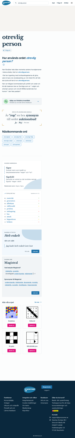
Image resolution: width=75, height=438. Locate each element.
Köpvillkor (25, 410)
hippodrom (11, 219)
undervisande (19, 274)
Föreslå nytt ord (9, 408)
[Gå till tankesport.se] (61, 410)
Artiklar (66, 3)
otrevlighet (7, 137)
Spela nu (11, 325)
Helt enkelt (12, 235)
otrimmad (28, 140)
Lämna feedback (10, 410)
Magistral (11, 262)
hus (8, 214)
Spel (53, 3)
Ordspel (6, 403)
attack (9, 217)
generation (11, 201)
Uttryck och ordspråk (11, 405)
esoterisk (10, 198)
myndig (34, 282)
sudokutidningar (57, 408)
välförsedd (11, 206)
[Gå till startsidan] (6, 3)
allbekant (10, 203)
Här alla (27, 251)
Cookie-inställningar (29, 403)
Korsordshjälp (9, 400)
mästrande (28, 274)
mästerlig (8, 271)
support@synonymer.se (60, 417)
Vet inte (26, 122)
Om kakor (25, 405)
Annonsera (44, 403)
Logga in (46, 390)
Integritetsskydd (27, 400)
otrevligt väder (8, 140)
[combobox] (32, 3)
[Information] (3, 64)
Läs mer (35, 251)
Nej (20, 123)
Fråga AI (59, 3)
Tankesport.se (57, 403)
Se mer (37, 302)
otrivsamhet (16, 144)
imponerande (32, 285)
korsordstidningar (58, 405)
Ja (16, 123)
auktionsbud (27, 119)
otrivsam (6, 144)
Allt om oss (44, 400)
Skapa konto (47, 387)
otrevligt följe (29, 137)
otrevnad (19, 140)
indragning (11, 211)
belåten (9, 222)
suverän (15, 271)
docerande (27, 282)
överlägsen (23, 285)
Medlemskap (26, 408)
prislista (10, 209)
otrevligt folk (17, 137)
